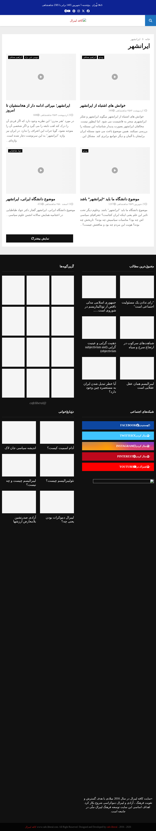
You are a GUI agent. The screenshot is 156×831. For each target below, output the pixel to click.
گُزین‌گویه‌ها (67, 266)
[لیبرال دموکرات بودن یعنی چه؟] (57, 502)
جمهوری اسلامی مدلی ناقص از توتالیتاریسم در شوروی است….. (100, 306)
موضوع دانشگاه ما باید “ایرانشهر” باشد (109, 199)
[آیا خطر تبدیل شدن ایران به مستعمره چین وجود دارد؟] (99, 368)
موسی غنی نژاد (31, 57)
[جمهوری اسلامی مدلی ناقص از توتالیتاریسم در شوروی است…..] (99, 287)
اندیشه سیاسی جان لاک (20, 448)
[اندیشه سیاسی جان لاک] (19, 432)
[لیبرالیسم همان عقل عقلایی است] (137, 368)
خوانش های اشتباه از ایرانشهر (103, 105)
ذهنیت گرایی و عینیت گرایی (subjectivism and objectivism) (100, 346)
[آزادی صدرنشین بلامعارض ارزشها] (19, 502)
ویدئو (101, 57)
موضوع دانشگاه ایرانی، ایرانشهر (30, 199)
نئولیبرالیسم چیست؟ (60, 480)
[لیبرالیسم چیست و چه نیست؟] (19, 465)
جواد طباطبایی (15, 151)
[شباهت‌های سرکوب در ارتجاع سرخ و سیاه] (137, 327)
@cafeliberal (38, 403)
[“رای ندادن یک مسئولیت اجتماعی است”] (137, 287)
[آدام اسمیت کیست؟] (57, 432)
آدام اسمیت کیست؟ (60, 448)
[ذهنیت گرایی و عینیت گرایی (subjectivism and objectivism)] (99, 327)
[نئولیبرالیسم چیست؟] (57, 465)
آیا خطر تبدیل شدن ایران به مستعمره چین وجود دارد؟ (99, 387)
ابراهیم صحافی (15, 57)
